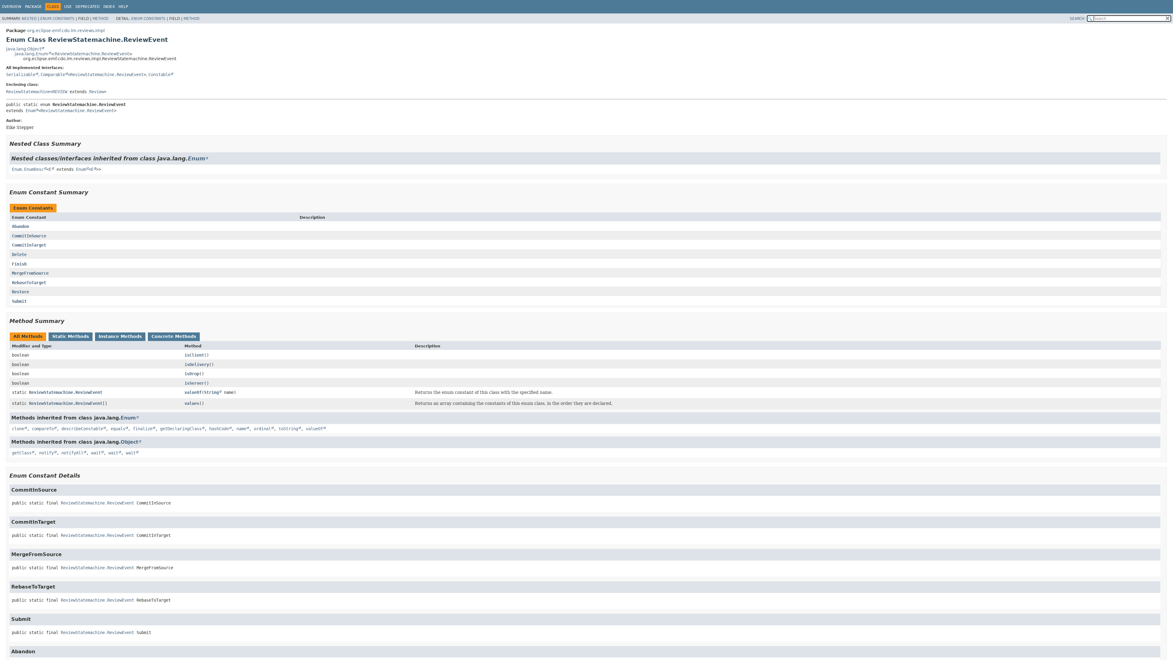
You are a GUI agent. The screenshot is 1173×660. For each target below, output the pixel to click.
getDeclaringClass (181, 428)
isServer (194, 383)
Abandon (20, 226)
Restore (20, 291)
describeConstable (82, 428)
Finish (19, 264)
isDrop (192, 373)
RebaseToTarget (29, 282)
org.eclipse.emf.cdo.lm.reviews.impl (66, 30)
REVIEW (60, 91)
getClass (21, 452)
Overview (11, 7)
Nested (29, 18)
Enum (30, 110)
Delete (19, 254)
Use (68, 7)
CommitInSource (29, 235)
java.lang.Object (23, 48)
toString (288, 428)
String (211, 392)
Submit (19, 301)
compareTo (43, 428)
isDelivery (197, 364)
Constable (159, 74)
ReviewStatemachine (28, 91)
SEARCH (1077, 18)
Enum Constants (57, 18)
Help (123, 7)
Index (109, 7)
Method (100, 18)
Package (33, 7)
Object (129, 442)
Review (96, 91)
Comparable (53, 74)
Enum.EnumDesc (28, 169)
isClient (194, 355)
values (192, 403)
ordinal (262, 428)
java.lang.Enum (31, 53)
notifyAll (72, 452)
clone (18, 428)
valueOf (193, 392)
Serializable (20, 74)
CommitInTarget (29, 245)
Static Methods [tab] (70, 336)
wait (96, 452)
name (241, 428)
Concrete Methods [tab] (174, 336)
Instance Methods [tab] (120, 336)
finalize (142, 428)
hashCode (219, 428)
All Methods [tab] (27, 336)
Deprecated (87, 7)
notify (46, 452)
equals (118, 428)
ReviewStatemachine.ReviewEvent (92, 53)
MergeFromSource (30, 273)
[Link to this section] (85, 144)
